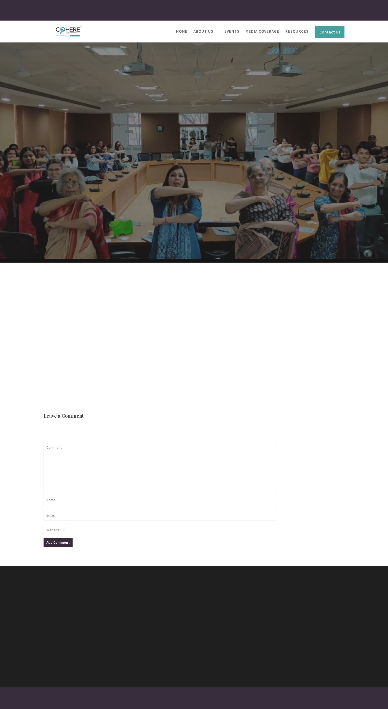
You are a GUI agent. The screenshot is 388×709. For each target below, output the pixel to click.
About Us (203, 31)
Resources (297, 31)
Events (231, 31)
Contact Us (329, 32)
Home (181, 31)
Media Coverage (262, 31)
